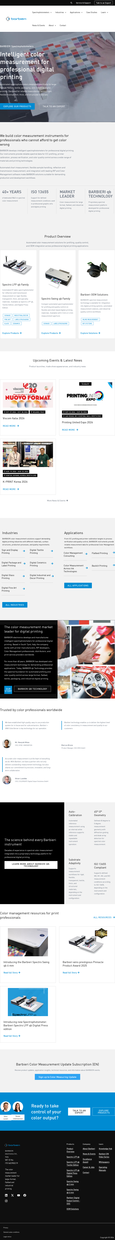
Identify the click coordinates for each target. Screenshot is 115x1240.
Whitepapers (104, 1162)
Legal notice (7, 1237)
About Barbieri (89, 1148)
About (51, 25)
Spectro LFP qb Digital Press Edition (73, 1173)
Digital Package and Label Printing (11, 564)
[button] (71, 2)
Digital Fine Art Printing (9, 589)
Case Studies (91, 12)
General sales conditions (11, 1232)
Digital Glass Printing (8, 576)
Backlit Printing (99, 565)
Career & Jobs (88, 1167)
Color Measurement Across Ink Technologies (73, 568)
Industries (59, 12)
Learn (103, 12)
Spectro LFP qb (73, 1157)
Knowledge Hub (105, 1148)
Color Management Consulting (73, 554)
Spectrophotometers (40, 12)
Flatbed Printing (100, 553)
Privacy (5, 1228)
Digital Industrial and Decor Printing (40, 576)
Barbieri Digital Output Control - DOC (73, 1200)
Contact (63, 25)
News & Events (38, 25)
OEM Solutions (73, 1209)
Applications (75, 12)
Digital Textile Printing (37, 551)
